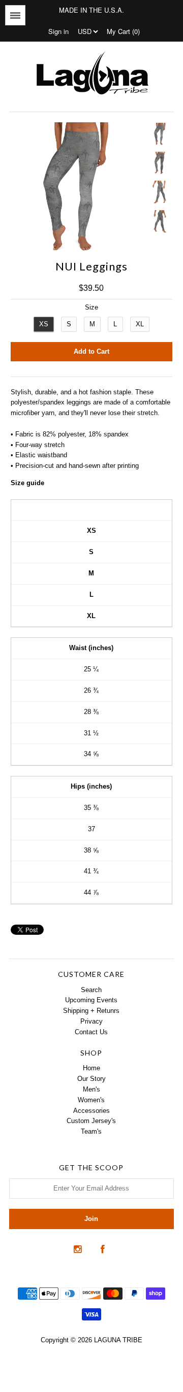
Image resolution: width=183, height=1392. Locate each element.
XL (140, 324)
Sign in (58, 31)
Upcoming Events (91, 1000)
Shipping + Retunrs (91, 1010)
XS (43, 324)
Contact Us (91, 1032)
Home (91, 1068)
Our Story (91, 1078)
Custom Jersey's (91, 1121)
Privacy (91, 1021)
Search (91, 990)
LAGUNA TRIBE (118, 1340)
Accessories (91, 1110)
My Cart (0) (123, 31)
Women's (91, 1100)
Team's (91, 1131)
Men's (91, 1089)
